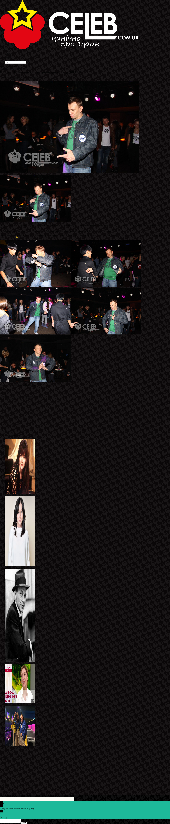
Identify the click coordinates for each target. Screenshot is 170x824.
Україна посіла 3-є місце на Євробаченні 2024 (23, 747)
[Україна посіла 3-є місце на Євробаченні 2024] (20, 745)
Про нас (8, 60)
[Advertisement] (69, 416)
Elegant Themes (15, 786)
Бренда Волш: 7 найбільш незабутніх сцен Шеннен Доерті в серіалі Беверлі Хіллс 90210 (39, 495)
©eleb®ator (16, 78)
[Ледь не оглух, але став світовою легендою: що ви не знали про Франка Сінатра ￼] (20, 661)
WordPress (36, 786)
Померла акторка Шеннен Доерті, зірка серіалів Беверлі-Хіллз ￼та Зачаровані (35, 568)
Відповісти (5, 818)
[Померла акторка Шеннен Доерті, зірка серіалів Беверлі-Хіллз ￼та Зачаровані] (20, 565)
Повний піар (37, 78)
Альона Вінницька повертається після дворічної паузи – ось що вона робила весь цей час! (40, 705)
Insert (24, 823)
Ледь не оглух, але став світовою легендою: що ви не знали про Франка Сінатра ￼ (37, 663)
